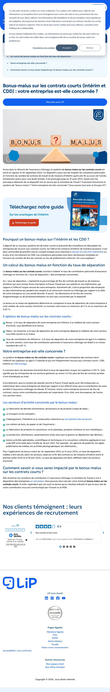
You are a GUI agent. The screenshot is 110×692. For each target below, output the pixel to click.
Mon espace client (55, 664)
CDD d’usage (20, 363)
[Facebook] (58, 598)
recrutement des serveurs (77, 419)
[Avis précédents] (31, 533)
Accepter (67, 48)
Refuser (90, 48)
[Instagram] (52, 598)
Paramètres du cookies (44, 48)
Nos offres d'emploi (55, 667)
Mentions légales (55, 632)
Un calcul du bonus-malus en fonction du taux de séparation (40, 56)
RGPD (55, 638)
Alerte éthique (55, 641)
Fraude (55, 644)
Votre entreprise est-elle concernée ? (28, 63)
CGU (55, 635)
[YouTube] (63, 598)
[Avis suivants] (103, 533)
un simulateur (37, 481)
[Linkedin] (46, 598)
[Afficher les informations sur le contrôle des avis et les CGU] (26, 540)
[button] (55, 102)
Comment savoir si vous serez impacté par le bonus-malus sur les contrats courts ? (51, 70)
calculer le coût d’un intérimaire (87, 252)
